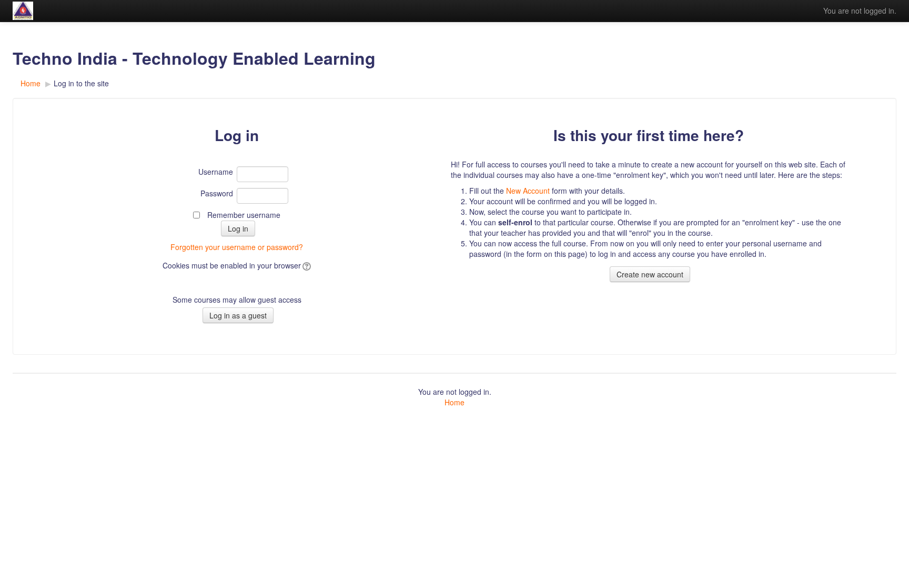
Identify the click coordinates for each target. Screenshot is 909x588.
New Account (528, 190)
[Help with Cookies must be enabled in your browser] (306, 265)
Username (215, 171)
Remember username (243, 215)
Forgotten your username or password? (236, 247)
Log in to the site (81, 83)
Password (216, 193)
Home (454, 402)
